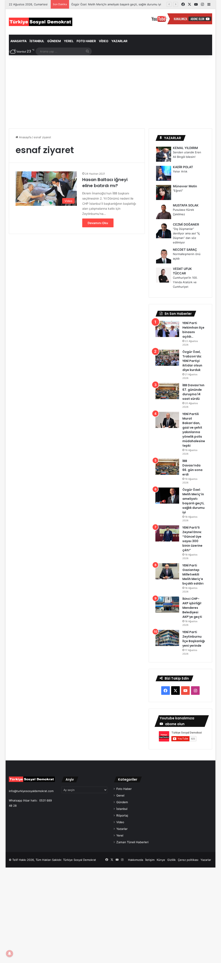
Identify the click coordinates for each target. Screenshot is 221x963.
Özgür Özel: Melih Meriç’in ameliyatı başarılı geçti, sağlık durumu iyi (116, 4)
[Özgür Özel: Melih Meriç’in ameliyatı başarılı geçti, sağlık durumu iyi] (167, 496)
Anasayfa (18, 41)
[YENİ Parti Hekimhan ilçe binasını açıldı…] (167, 329)
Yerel (69, 41)
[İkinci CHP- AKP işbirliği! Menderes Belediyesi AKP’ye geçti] (167, 605)
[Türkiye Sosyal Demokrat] (40, 22)
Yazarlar (119, 41)
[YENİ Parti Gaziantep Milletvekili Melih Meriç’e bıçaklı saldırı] (167, 571)
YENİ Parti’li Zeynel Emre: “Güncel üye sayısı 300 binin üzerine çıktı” (192, 538)
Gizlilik (171, 859)
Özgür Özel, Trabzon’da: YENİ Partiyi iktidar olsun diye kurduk (192, 361)
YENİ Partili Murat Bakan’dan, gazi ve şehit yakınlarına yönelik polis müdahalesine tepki (193, 430)
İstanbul (37, 41)
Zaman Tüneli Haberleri (132, 842)
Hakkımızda (135, 859)
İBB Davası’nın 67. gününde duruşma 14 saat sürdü (193, 392)
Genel (120, 795)
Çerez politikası (188, 859)
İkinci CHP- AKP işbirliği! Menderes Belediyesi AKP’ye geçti (192, 608)
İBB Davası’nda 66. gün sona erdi (192, 468)
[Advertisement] (111, 92)
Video (103, 41)
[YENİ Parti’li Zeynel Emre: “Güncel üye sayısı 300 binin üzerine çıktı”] (167, 533)
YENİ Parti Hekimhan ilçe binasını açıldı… (193, 330)
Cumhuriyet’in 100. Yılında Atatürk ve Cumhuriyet (185, 282)
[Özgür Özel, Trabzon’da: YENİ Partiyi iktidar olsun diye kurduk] (167, 358)
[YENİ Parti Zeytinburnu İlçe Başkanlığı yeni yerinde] (167, 638)
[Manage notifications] (9, 953)
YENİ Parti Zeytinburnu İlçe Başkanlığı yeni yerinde (193, 639)
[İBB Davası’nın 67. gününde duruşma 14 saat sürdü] (167, 391)
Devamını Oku (98, 223)
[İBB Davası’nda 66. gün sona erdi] (167, 467)
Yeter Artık (180, 171)
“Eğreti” (178, 190)
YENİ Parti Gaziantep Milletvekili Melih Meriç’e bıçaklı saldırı (193, 574)
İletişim (150, 859)
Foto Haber (86, 41)
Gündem (54, 41)
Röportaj (122, 815)
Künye (161, 859)
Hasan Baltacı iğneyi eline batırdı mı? (105, 183)
